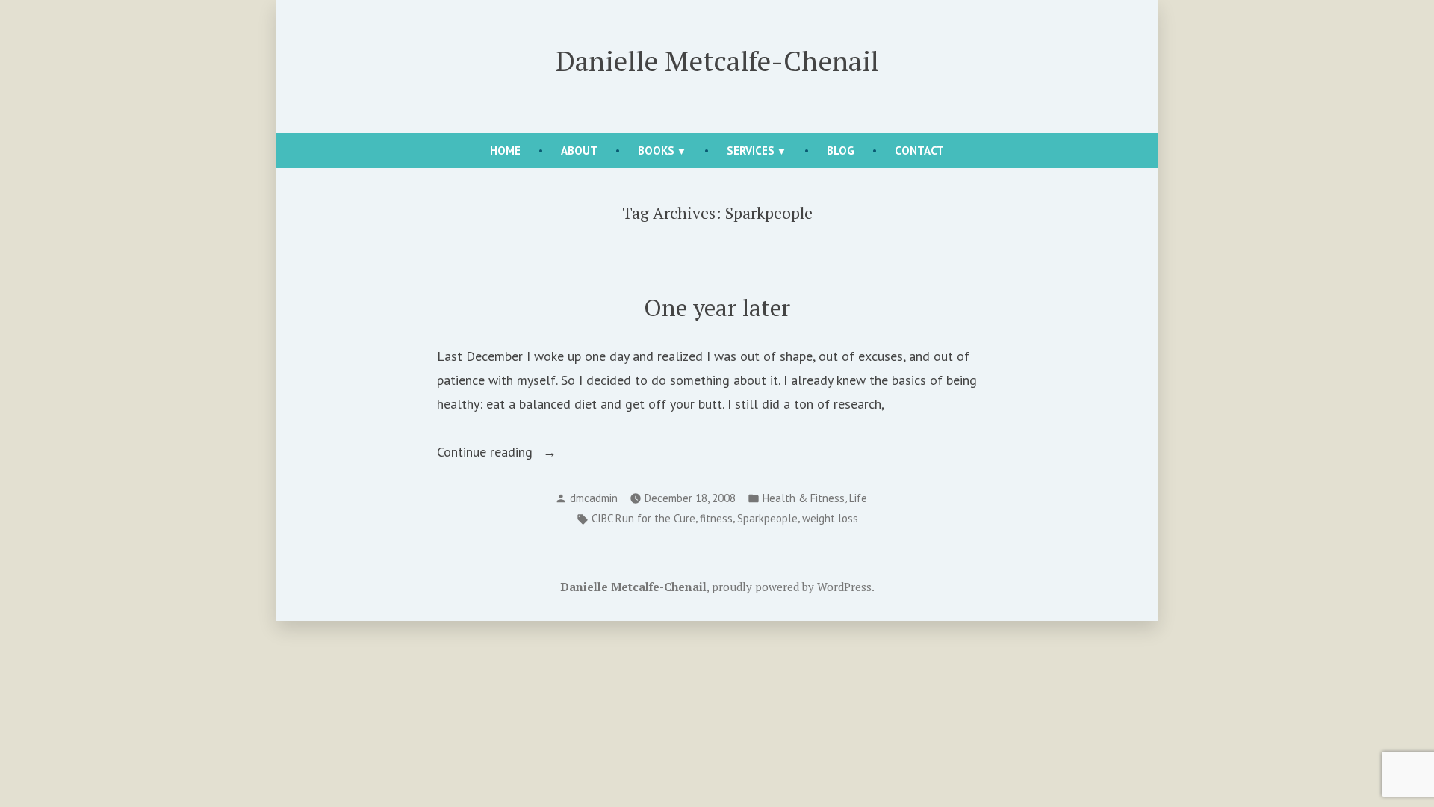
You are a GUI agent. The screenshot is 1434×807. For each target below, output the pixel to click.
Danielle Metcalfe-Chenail (717, 60)
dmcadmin (594, 498)
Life (858, 498)
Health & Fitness (804, 498)
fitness (716, 518)
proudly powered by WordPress (792, 586)
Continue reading (502, 453)
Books (656, 150)
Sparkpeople (767, 518)
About (579, 150)
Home (505, 150)
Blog (840, 150)
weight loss (830, 518)
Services (751, 150)
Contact (919, 150)
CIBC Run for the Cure (643, 518)
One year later (717, 307)
